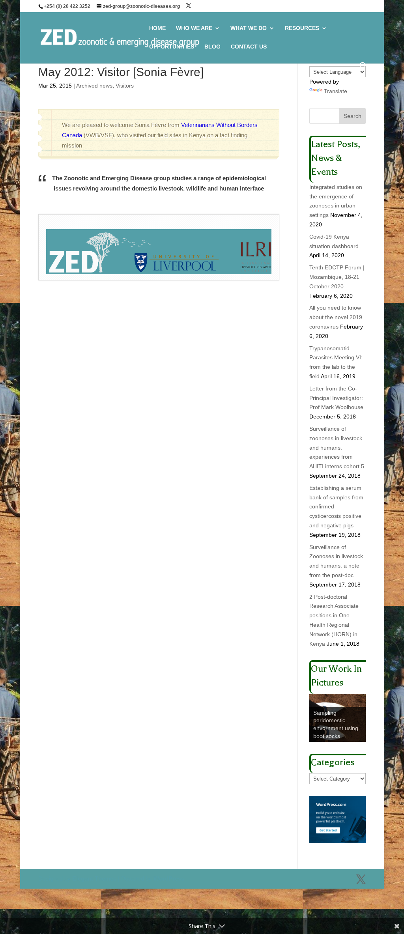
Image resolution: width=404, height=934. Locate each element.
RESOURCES (302, 28)
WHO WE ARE (194, 28)
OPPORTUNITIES (171, 47)
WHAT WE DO (248, 28)
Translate (335, 91)
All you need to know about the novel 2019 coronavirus (335, 317)
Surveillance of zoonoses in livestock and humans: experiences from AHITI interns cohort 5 (336, 447)
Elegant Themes (94, 878)
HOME (157, 28)
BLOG (212, 47)
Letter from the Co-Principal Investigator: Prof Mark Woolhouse (336, 398)
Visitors (125, 85)
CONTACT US (249, 47)
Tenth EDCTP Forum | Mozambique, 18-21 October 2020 (337, 277)
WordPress (168, 878)
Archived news (94, 85)
